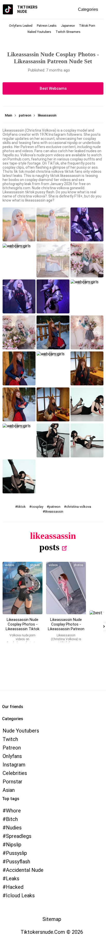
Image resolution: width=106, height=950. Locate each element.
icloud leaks (20, 895)
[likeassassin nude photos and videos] (22, 588)
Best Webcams (53, 88)
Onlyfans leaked (20, 26)
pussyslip (16, 853)
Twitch (10, 739)
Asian (9, 790)
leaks (12, 878)
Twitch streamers (68, 32)
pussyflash (18, 861)
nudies (14, 828)
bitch (12, 819)
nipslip (13, 845)
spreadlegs (18, 836)
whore (13, 811)
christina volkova (78, 507)
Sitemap (51, 919)
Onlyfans (12, 756)
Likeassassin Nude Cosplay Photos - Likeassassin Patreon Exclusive (66, 626)
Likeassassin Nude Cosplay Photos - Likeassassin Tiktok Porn (22, 626)
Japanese (68, 26)
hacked (14, 887)
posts (49, 547)
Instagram (14, 765)
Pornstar (12, 782)
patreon (54, 507)
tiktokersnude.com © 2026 (52, 932)
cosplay (37, 507)
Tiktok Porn (87, 26)
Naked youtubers (39, 32)
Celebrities (15, 773)
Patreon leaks (47, 26)
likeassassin (54, 511)
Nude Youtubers (21, 731)
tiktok (21, 507)
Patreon (12, 748)
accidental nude (24, 870)
